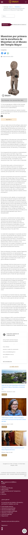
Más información (7, 361)
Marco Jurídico (4, 489)
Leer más (16, 504)
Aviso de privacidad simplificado (9, 511)
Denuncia (3, 494)
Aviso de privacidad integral (8, 509)
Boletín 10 (8, 119)
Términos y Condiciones (7, 512)
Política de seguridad (6, 514)
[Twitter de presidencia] (2, 529)
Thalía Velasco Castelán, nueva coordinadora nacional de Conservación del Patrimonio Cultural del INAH (14, 419)
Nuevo (22, 24)
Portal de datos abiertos (7, 506)
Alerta (2, 492)
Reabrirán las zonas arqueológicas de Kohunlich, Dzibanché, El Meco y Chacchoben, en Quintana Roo (13, 387)
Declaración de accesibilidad (8, 508)
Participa (3, 486)
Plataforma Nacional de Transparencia (10, 491)
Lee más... (4, 394)
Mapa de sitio (4, 516)
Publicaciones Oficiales (7, 488)
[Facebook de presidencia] (2, 528)
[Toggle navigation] (25, 2)
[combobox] (8, 16)
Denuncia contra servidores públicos (10, 521)
